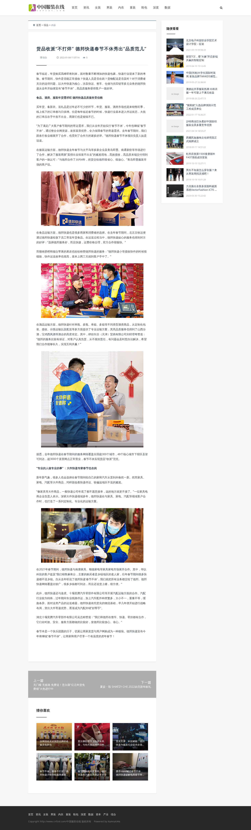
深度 (156, 7)
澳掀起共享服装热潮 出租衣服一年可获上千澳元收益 (202, 90)
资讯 (86, 7)
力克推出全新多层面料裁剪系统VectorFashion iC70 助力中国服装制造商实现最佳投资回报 (201, 191)
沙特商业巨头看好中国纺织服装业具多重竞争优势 (201, 123)
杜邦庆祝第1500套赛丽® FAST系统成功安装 (200, 155)
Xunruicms (114, 821)
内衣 (121, 7)
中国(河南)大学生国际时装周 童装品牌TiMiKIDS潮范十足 (201, 76)
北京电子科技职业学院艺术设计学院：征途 (201, 42)
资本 (98, 814)
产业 (105, 814)
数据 (167, 7)
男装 (109, 7)
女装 (98, 7)
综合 (46, 25)
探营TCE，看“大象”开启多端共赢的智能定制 (202, 58)
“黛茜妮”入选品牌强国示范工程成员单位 (201, 106)
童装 (133, 7)
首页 (75, 7)
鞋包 (144, 7)
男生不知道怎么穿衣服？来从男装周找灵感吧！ (201, 171)
